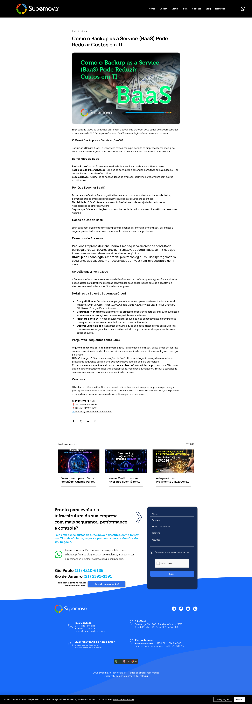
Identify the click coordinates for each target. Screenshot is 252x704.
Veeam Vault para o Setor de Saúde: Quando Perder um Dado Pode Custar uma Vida (78, 479)
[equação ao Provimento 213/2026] (173, 461)
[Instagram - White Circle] (195, 609)
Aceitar (239, 699)
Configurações (222, 699)
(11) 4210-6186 (89, 570)
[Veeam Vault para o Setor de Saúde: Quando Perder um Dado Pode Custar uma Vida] (78, 461)
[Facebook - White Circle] (181, 609)
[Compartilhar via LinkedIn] (87, 421)
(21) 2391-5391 (98, 576)
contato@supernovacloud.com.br (90, 631)
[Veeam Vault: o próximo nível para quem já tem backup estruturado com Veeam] (126, 461)
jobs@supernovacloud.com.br (88, 648)
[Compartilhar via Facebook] (73, 421)
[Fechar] (248, 699)
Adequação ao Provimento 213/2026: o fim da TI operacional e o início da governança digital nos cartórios (172, 479)
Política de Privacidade (123, 699)
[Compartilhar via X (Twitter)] (80, 421)
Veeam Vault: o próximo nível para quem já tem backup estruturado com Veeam (125, 479)
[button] (163, 8)
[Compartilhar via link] (94, 421)
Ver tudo (190, 443)
